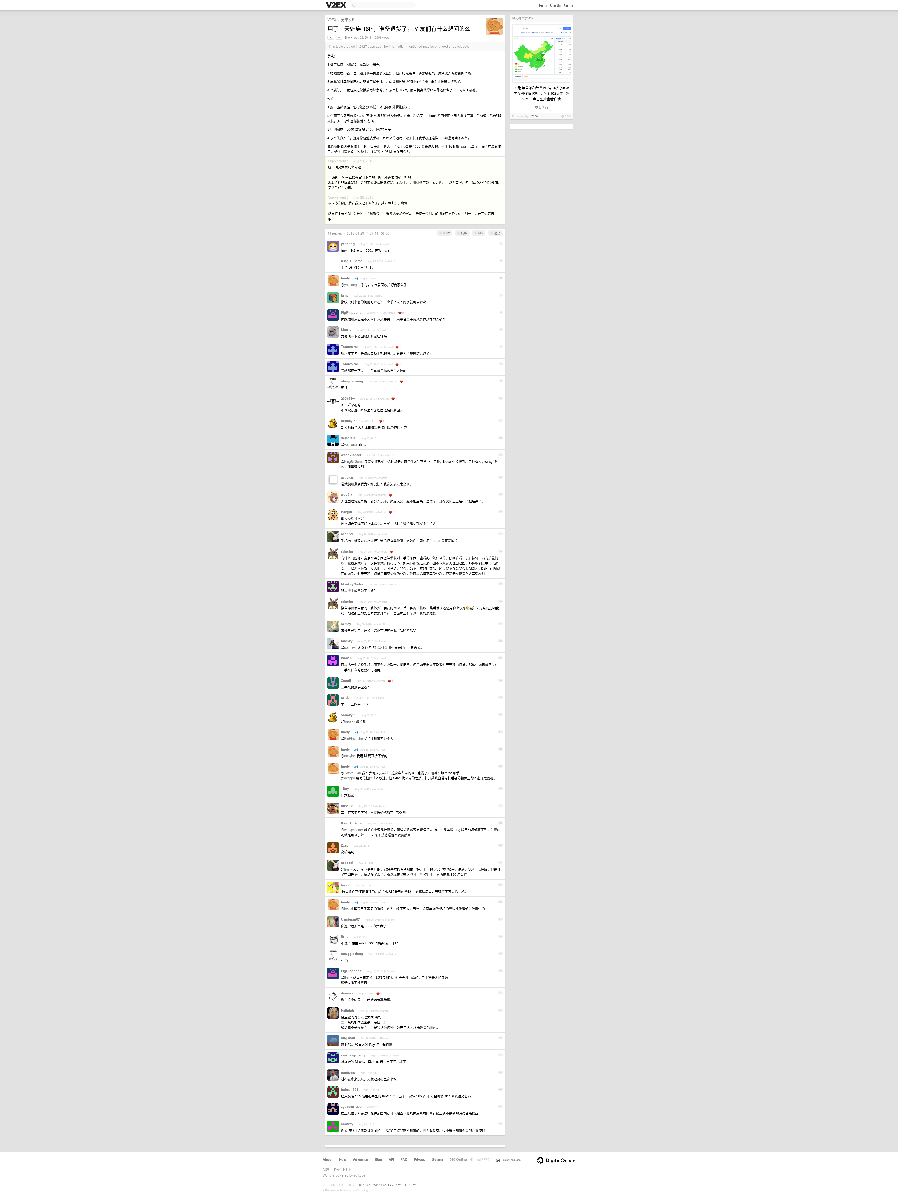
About (328, 1159)
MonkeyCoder (352, 584)
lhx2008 (347, 805)
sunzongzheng (353, 1055)
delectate (348, 437)
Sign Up (555, 5)
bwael (345, 885)
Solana (437, 1159)
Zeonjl (346, 680)
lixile (344, 936)
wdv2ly (346, 494)
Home (543, 5)
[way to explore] (336, 5)
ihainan (347, 993)
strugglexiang (352, 381)
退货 (496, 233)
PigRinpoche (351, 312)
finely (348, 37)
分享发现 (348, 19)
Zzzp (344, 845)
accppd (347, 534)
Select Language (510, 1159)
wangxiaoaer (351, 455)
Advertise (360, 1159)
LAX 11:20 (395, 1185)
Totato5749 (350, 346)
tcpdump (348, 1072)
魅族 (463, 233)
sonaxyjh (348, 420)
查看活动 (541, 107)
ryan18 (346, 658)
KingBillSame (351, 260)
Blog (378, 1159)
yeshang (348, 243)
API (391, 1159)
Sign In (568, 5)
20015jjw (348, 398)
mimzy (346, 623)
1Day (345, 788)
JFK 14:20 (410, 1185)
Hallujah (347, 1010)
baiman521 (349, 1089)
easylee (347, 477)
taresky (347, 640)
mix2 (446, 233)
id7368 (533, 116)
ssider (346, 697)
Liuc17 (346, 329)
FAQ (404, 1159)
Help (342, 1159)
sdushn (347, 551)
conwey (347, 1123)
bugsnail (348, 1038)
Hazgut (346, 511)
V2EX (331, 19)
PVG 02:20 (379, 1185)
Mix (480, 233)
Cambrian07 (350, 919)
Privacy (420, 1159)
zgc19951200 (351, 1106)
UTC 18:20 (363, 1185)
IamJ (344, 295)
